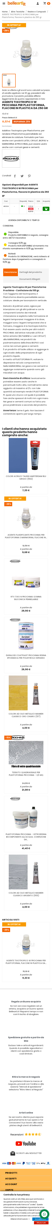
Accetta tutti (40, 1219)
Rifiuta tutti (41, 1222)
